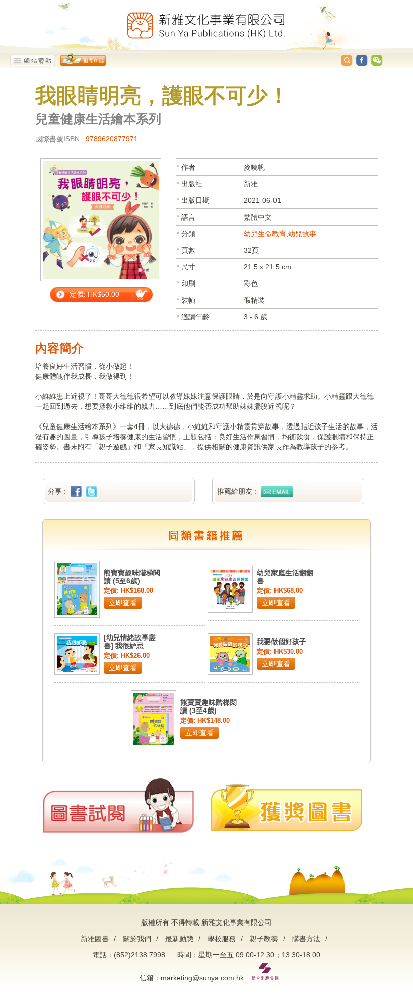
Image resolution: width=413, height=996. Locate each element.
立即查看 (123, 603)
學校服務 (222, 939)
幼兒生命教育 (265, 234)
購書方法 (306, 939)
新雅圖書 (95, 939)
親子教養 (264, 939)
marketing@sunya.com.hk (202, 978)
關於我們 (137, 939)
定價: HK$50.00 (94, 294)
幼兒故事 (302, 234)
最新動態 (179, 939)
